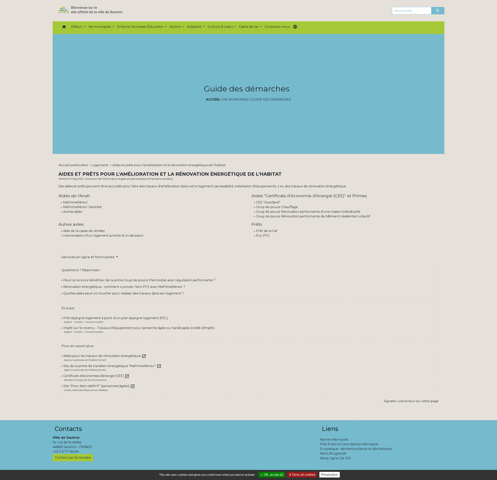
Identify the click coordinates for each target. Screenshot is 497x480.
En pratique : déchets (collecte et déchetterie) (356, 449)
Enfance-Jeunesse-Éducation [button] (140, 27)
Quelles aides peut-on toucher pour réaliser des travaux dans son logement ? (123, 293)
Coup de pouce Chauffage (277, 207)
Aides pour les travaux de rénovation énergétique (104, 356)
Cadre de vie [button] (249, 27)
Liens (330, 428)
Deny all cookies (303, 474)
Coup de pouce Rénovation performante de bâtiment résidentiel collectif (313, 216)
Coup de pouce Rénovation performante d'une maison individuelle (308, 212)
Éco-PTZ (262, 235)
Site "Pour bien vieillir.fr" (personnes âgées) (99, 386)
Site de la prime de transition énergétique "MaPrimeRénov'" (112, 366)
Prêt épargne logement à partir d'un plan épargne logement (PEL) (115, 318)
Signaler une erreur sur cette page (411, 401)
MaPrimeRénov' (75, 202)
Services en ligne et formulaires (88, 257)
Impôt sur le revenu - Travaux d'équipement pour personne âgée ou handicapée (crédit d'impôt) (139, 328)
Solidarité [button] (194, 27)
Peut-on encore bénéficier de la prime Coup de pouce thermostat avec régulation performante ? (139, 280)
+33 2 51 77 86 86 (66, 451)
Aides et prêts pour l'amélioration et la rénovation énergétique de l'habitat (168, 165)
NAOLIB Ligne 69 (333, 453)
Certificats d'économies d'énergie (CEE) (96, 376)
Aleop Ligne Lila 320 (335, 458)
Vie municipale (236, 99)
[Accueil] (97, 10)
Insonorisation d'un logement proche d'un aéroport (103, 235)
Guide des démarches (271, 99)
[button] (64, 27)
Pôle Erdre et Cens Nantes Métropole (349, 444)
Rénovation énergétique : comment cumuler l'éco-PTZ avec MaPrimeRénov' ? (124, 287)
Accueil (213, 99)
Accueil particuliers (73, 165)
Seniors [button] (175, 27)
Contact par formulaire (73, 457)
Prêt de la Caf (266, 231)
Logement (100, 165)
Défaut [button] (77, 27)
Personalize (329, 474)
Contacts (68, 428)
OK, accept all (273, 474)
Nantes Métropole (334, 439)
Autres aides (72, 212)
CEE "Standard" (268, 202)
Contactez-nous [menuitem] (277, 27)
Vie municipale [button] (100, 27)
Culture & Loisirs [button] (221, 27)
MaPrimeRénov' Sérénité (82, 207)
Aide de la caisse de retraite (84, 231)
